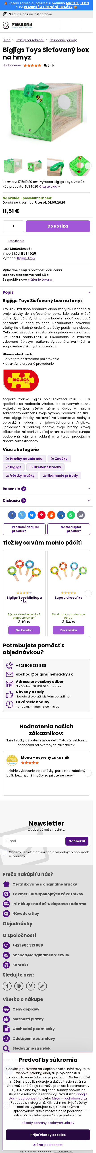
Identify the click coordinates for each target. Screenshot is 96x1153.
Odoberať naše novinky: (46, 829)
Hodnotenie (12, 65)
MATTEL (72, 3)
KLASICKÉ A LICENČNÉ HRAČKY (48, 7)
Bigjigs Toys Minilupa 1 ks (24, 599)
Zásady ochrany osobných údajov (48, 1123)
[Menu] (87, 25)
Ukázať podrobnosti (48, 1145)
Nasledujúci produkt (71, 529)
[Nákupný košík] (76, 25)
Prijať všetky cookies (48, 1135)
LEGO (84, 3)
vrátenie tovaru (40, 279)
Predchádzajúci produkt (25, 529)
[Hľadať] (65, 25)
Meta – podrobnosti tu (69, 1098)
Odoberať (77, 841)
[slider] (32, 65)
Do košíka (58, 226)
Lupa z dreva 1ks (68, 597)
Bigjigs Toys (26, 258)
